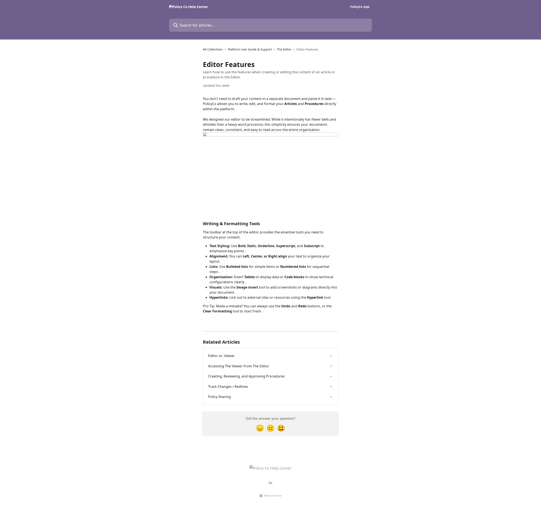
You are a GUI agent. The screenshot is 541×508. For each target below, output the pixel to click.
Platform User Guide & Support (250, 49)
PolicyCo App (359, 6)
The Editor (284, 49)
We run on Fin (273, 495)
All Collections (213, 49)
